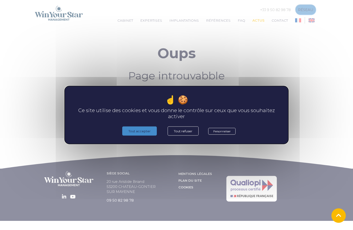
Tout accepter (139, 131)
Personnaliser (222, 131)
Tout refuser (183, 131)
